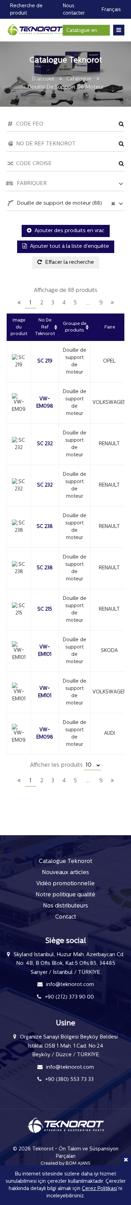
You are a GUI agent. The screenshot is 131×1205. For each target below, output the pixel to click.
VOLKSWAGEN (109, 402)
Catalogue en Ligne (81, 31)
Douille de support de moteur (74, 361)
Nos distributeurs (65, 906)
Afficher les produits (57, 765)
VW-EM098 (44, 403)
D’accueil (43, 79)
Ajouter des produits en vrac (68, 231)
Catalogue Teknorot (65, 861)
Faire (109, 327)
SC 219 (44, 361)
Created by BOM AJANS (65, 1163)
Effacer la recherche (69, 262)
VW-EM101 (44, 651)
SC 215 (44, 609)
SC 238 (45, 526)
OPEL (109, 361)
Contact (65, 917)
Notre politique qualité (65, 895)
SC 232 (45, 444)
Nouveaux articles (65, 873)
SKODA (109, 650)
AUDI (109, 733)
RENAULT (109, 444)
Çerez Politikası (99, 1188)
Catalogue (79, 79)
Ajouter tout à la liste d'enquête (69, 246)
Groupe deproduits (74, 327)
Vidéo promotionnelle (65, 884)
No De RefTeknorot (45, 327)
